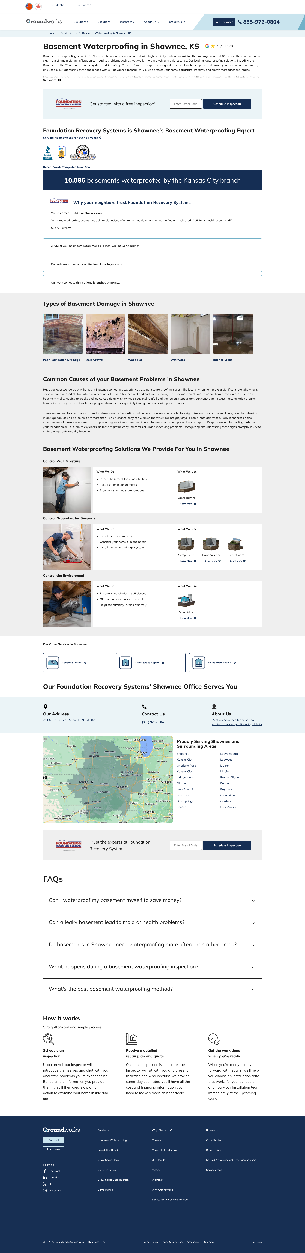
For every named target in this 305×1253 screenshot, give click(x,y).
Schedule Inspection (227, 104)
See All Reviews (61, 227)
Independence (186, 777)
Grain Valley (228, 807)
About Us (150, 22)
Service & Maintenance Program (170, 1199)
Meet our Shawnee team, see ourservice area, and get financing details (237, 722)
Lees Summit (185, 789)
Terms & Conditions (172, 1241)
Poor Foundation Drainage (61, 360)
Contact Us (174, 22)
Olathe (181, 783)
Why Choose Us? (162, 1130)
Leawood (226, 759)
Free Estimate (224, 22)
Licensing (256, 1241)
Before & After (214, 1150)
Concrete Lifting (107, 1169)
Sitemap (209, 1241)
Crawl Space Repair (109, 1160)
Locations (104, 22)
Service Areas (69, 33)
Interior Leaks (222, 360)
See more (50, 80)
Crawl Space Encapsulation (113, 1179)
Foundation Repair (108, 1150)
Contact (53, 1140)
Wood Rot (135, 360)
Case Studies (213, 1140)
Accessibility (194, 1241)
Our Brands (158, 1160)
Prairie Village (229, 777)
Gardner (225, 801)
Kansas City (185, 759)
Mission (225, 771)
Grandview (227, 795)
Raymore (226, 789)
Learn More (186, 503)
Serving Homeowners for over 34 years (70, 137)
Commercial (84, 5)
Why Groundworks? (163, 1189)
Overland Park (186, 765)
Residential (57, 5)
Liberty (225, 765)
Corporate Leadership (164, 1150)
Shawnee (183, 753)
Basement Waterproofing (112, 1140)
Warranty (157, 1179)
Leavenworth (229, 753)
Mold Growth (95, 360)
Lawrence (183, 795)
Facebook (54, 1171)
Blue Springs (185, 801)
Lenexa (182, 807)
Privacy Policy (150, 1241)
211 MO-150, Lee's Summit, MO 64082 (69, 720)
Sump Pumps (105, 1189)
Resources (125, 22)
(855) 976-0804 (153, 722)
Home (51, 33)
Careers (156, 1140)
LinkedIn (54, 1177)
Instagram (55, 1190)
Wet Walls (178, 360)
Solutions (80, 22)
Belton (224, 783)
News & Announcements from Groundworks (231, 1160)
